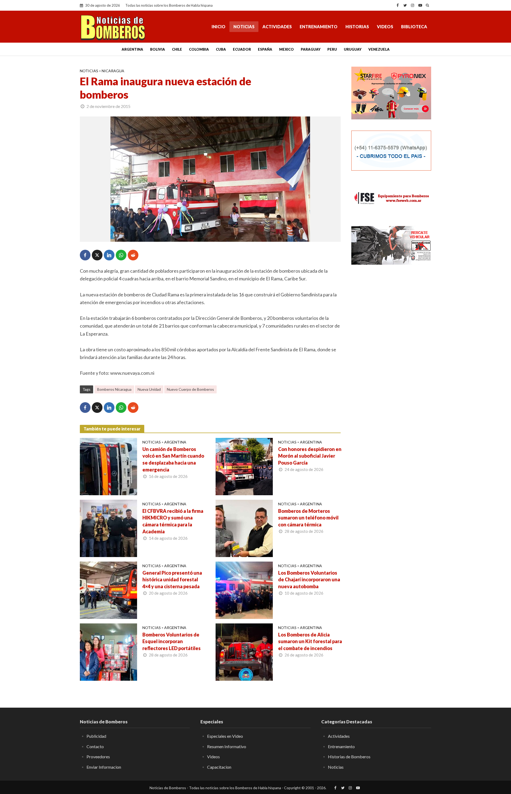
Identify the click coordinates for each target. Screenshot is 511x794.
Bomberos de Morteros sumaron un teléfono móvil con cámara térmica (308, 518)
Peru (332, 49)
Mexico (286, 49)
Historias (357, 26)
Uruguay (352, 49)
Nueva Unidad (149, 389)
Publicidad (96, 736)
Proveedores (98, 756)
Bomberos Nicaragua (114, 389)
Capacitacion (219, 766)
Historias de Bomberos (349, 756)
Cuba (221, 49)
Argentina (132, 49)
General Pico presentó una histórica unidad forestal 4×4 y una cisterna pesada (172, 580)
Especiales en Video (225, 736)
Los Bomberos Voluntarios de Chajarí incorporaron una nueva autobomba (309, 580)
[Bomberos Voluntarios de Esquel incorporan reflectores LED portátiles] (108, 651)
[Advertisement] (391, 356)
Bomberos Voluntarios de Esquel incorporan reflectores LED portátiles (171, 641)
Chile (177, 49)
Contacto (95, 746)
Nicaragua (113, 70)
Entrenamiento (318, 26)
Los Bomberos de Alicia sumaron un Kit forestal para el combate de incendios (310, 641)
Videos (385, 26)
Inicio (218, 26)
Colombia (199, 49)
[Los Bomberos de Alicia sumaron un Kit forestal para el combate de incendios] (244, 651)
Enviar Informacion (103, 766)
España (265, 49)
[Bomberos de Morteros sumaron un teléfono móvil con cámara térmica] (244, 528)
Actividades (277, 26)
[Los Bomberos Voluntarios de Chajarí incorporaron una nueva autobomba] (244, 590)
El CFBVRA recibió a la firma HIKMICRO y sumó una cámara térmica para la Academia (172, 521)
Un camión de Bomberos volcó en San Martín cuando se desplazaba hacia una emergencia (173, 459)
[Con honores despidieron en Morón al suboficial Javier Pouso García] (244, 466)
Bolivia (157, 49)
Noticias (243, 26)
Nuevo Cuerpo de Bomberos (190, 389)
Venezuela (379, 49)
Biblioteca (414, 26)
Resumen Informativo (226, 746)
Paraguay (310, 49)
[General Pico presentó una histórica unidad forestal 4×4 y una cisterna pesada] (108, 590)
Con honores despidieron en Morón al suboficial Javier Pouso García (309, 456)
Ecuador (242, 49)
